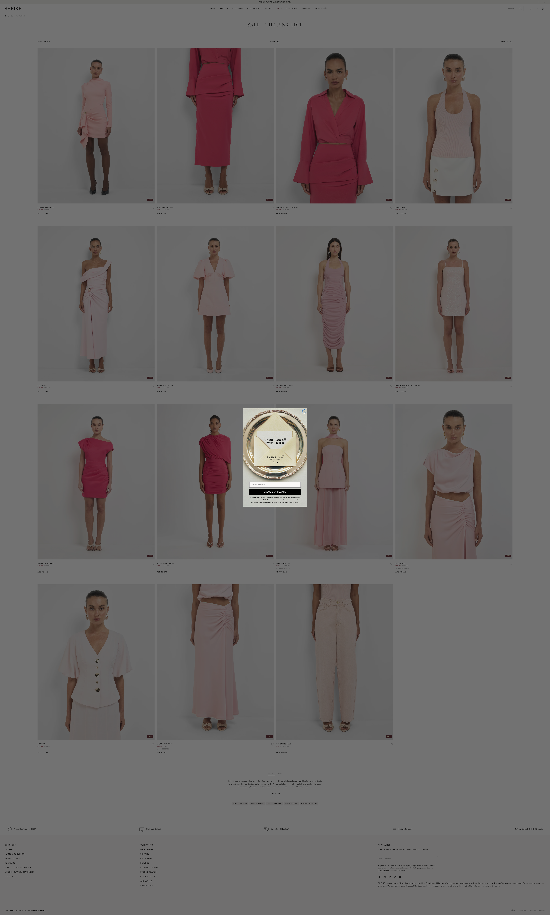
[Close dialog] (304, 411)
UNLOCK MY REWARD (275, 492)
